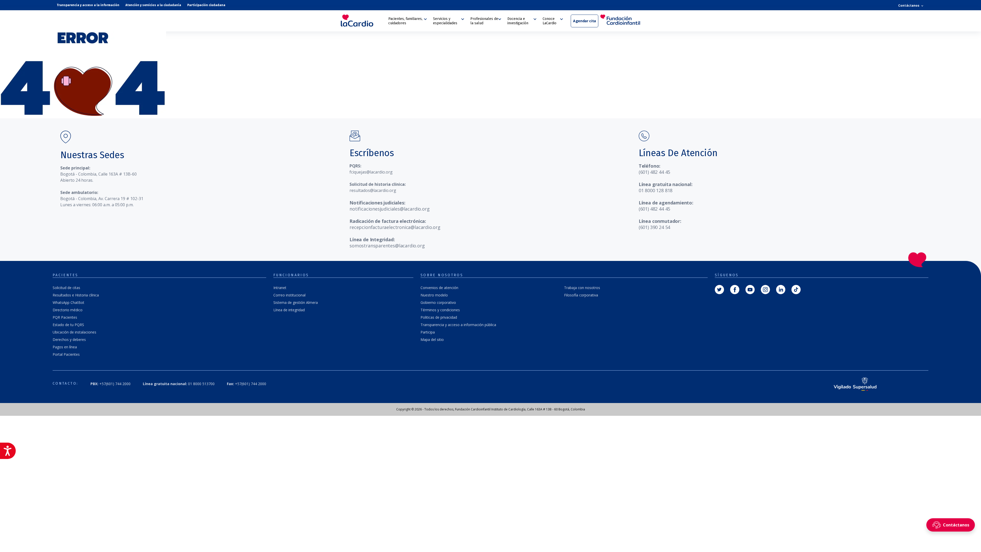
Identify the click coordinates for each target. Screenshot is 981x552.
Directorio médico (68, 309)
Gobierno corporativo (438, 302)
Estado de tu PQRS (68, 324)
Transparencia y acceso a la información (88, 5)
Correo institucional (289, 295)
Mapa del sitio (432, 339)
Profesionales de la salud (484, 21)
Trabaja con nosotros (582, 287)
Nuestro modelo (434, 295)
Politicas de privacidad (439, 317)
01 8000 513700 (179, 383)
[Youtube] (750, 289)
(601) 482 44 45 (654, 172)
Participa (428, 332)
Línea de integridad (289, 309)
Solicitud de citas (66, 287)
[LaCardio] (363, 21)
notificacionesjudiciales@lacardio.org (389, 209)
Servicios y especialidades (445, 21)
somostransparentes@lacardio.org (387, 246)
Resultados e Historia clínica (76, 295)
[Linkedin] (780, 289)
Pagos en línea (65, 346)
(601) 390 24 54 (654, 227)
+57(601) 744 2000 (246, 383)
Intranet (279, 287)
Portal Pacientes (66, 354)
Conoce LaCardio (549, 21)
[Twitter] (719, 289)
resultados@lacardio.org (372, 190)
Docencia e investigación (517, 21)
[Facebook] (734, 289)
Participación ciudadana (206, 5)
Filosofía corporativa (581, 295)
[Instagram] (765, 289)
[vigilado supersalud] (855, 384)
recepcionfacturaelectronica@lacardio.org (394, 227)
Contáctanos (909, 5)
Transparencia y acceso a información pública (458, 324)
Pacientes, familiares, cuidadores (405, 21)
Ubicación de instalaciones (74, 332)
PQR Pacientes (65, 317)
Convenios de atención (439, 287)
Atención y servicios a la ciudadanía (153, 5)
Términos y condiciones (440, 309)
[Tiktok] (796, 289)
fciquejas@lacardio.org (371, 172)
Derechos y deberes (69, 339)
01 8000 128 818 (655, 190)
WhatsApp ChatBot (68, 302)
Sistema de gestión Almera (295, 302)
